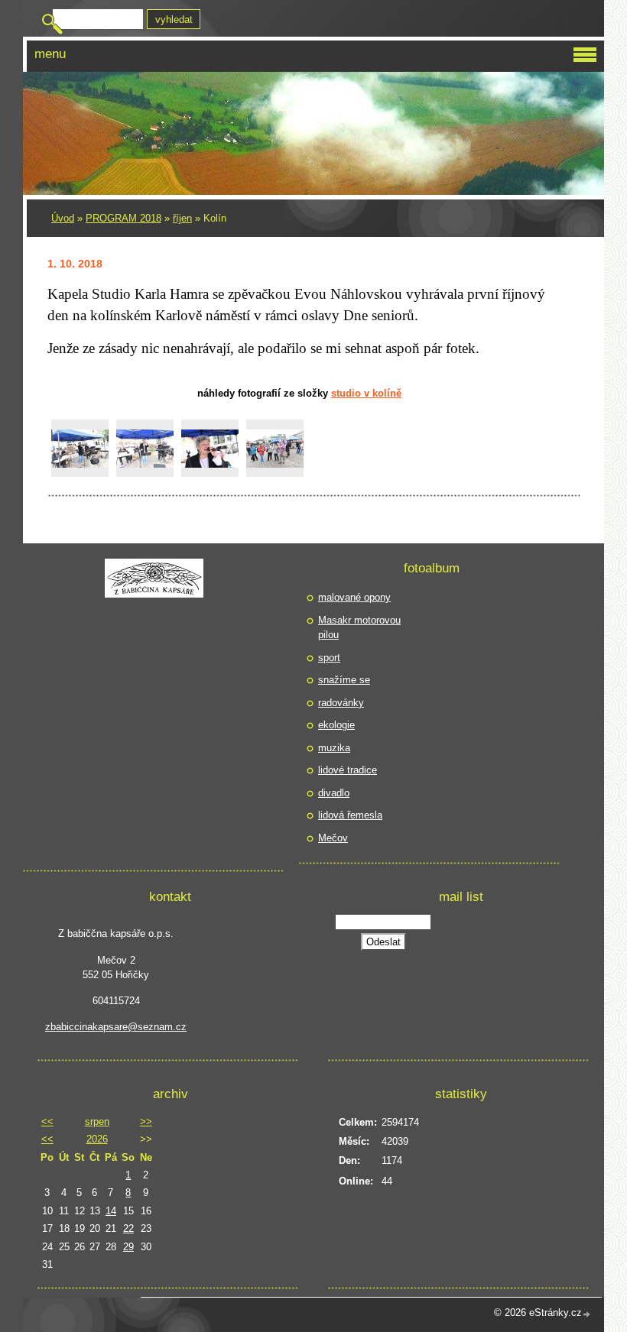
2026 (97, 1139)
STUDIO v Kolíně (366, 393)
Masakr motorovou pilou (359, 627)
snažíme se (344, 679)
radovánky (341, 702)
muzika (334, 748)
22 (128, 1228)
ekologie (336, 725)
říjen (182, 218)
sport (329, 657)
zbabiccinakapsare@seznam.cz (116, 1026)
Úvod (62, 218)
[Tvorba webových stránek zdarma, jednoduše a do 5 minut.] (587, 1314)
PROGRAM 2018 (123, 218)
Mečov (333, 838)
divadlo (333, 793)
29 (128, 1247)
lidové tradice (347, 770)
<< (47, 1121)
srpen (97, 1121)
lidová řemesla (350, 815)
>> (146, 1121)
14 (111, 1211)
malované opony (354, 597)
